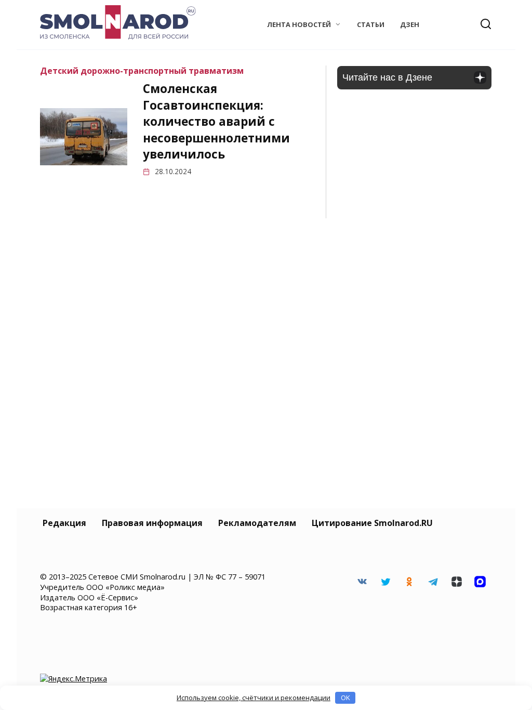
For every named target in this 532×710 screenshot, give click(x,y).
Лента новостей (299, 24)
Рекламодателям (257, 523)
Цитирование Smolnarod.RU (372, 523)
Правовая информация (152, 523)
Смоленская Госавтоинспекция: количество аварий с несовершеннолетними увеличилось (216, 121)
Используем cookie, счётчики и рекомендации (253, 697)
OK (345, 697)
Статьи (370, 24)
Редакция (64, 523)
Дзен (409, 24)
